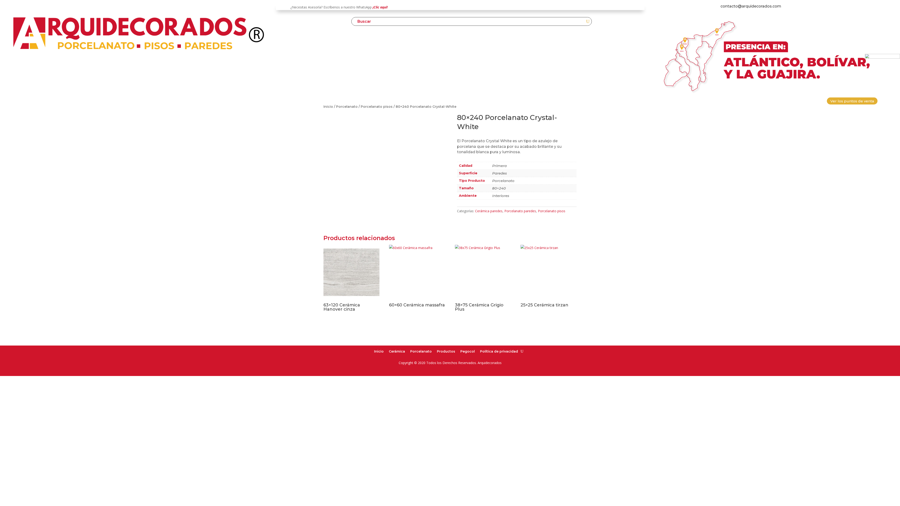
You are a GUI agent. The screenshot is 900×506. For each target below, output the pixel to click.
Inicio (328, 106)
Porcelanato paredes (520, 211)
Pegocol (467, 351)
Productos (446, 351)
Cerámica (397, 351)
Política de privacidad (499, 351)
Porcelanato (347, 106)
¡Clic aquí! (380, 7)
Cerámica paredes (488, 211)
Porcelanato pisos (377, 106)
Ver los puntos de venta (852, 101)
